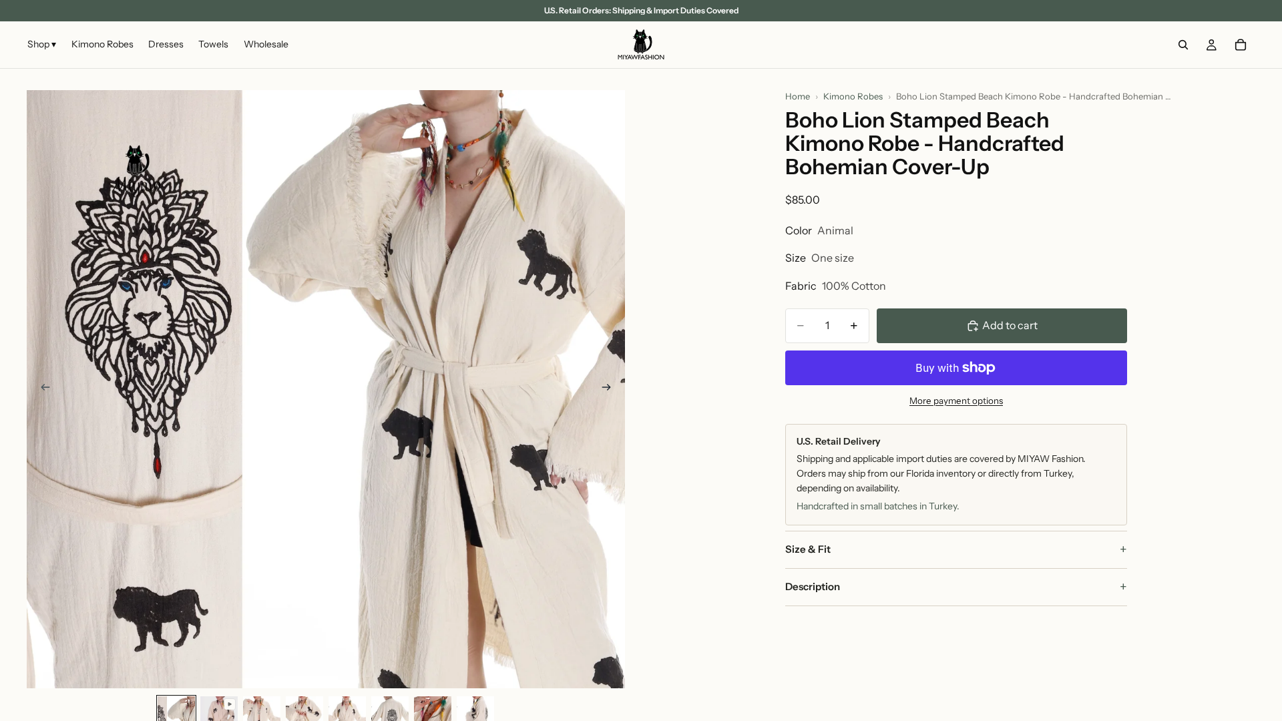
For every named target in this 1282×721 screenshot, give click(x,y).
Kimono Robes (853, 96)
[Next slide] (610, 389)
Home (797, 96)
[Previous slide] (41, 389)
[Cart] (1240, 44)
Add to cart (1010, 325)
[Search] (1183, 44)
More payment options (956, 400)
